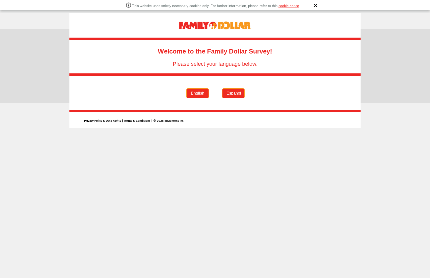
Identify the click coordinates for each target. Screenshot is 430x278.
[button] (315, 5)
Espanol (233, 93)
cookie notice (288, 6)
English (197, 93)
